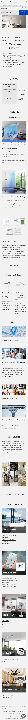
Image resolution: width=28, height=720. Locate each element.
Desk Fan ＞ (5, 623)
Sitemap (5, 711)
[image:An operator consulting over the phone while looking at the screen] (14, 348)
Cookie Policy (11, 713)
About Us (18, 713)
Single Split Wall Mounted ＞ (10, 535)
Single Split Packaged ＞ (9, 539)
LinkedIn (3, 708)
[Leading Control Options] (14, 226)
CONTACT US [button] (23, 12)
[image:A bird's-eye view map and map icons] (14, 327)
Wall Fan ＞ (5, 625)
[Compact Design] (7, 284)
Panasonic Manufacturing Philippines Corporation (12, 5)
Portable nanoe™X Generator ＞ (11, 659)
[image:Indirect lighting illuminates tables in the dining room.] (14, 633)
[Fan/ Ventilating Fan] (14, 669)
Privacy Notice (20, 711)
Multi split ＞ (5, 542)
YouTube (16, 706)
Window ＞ (5, 537)
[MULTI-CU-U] (14, 21)
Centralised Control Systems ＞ (11, 580)
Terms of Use (12, 711)
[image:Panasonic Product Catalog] (14, 384)
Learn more (14, 265)
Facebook (3, 706)
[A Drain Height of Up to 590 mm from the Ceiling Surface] (20, 284)
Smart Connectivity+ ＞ (8, 584)
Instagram (10, 706)
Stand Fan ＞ (5, 620)
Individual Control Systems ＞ (10, 578)
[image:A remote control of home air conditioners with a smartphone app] (14, 552)
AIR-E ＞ (4, 661)
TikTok (21, 706)
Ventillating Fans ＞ (7, 695)
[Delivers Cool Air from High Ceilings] (14, 182)
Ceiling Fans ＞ (6, 697)
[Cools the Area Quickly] (14, 133)
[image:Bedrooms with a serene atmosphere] (14, 594)
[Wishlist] (22, 8)
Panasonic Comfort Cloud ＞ (10, 586)
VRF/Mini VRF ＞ (6, 544)
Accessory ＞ (5, 582)
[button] (14, 72)
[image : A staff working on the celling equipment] (14, 406)
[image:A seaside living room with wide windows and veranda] (14, 509)
